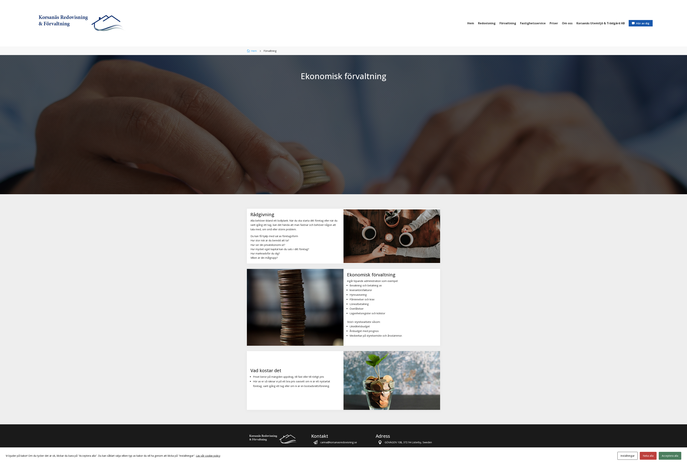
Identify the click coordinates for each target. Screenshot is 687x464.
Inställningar (627, 455)
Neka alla (648, 455)
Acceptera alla (670, 455)
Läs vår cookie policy (208, 455)
